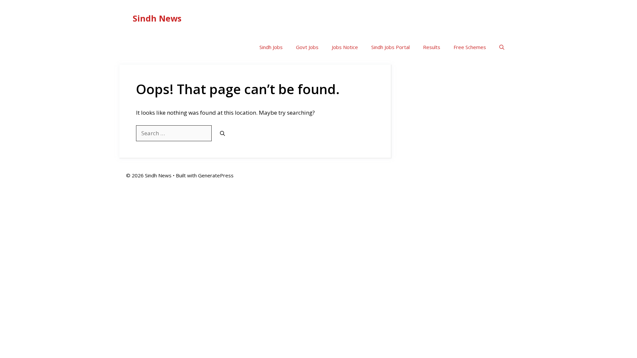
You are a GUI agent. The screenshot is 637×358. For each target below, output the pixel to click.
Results (431, 47)
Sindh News (157, 18)
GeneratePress (216, 175)
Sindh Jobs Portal (390, 47)
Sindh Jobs (271, 47)
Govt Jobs (307, 47)
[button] (502, 47)
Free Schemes (470, 47)
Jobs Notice (345, 47)
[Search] (222, 133)
